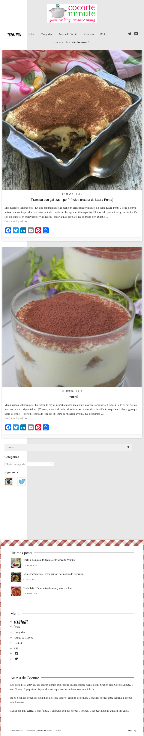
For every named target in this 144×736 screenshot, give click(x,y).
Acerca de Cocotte (68, 34)
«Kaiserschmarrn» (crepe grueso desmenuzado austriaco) (53, 574)
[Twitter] (130, 34)
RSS (102, 34)
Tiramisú (72, 397)
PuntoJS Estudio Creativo (50, 730)
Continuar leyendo (15, 221)
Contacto (89, 34)
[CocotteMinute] (72, 13)
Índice (31, 34)
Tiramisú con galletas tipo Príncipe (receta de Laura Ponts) (72, 200)
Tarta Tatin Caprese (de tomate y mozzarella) (47, 588)
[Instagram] (136, 34)
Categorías (46, 34)
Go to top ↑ (133, 730)
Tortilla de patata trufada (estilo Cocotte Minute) (49, 560)
